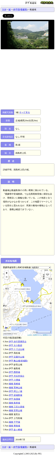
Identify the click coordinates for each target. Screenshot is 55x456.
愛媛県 (23, 9)
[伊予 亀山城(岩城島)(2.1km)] (7, 329)
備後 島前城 (14, 403)
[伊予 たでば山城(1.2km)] (18, 319)
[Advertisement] (27, 79)
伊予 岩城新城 (15, 395)
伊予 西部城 (14, 372)
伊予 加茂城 (14, 399)
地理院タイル (37, 335)
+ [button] (6, 273)
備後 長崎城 (14, 384)
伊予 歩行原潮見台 (17, 341)
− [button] (6, 277)
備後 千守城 (14, 422)
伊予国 (16, 9)
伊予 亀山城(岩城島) (18, 361)
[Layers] (47, 274)
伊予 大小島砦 (15, 345)
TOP (4, 9)
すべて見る (24, 112)
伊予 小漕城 (14, 380)
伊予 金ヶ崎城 (15, 429)
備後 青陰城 (14, 426)
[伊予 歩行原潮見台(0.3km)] (32, 301)
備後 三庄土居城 (16, 407)
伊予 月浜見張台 (16, 376)
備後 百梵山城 (15, 410)
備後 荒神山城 (15, 387)
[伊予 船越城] (27, 301)
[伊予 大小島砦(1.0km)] (22, 284)
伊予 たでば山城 (16, 349)
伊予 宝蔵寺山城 (16, 357)
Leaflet (29, 335)
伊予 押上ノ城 (15, 391)
